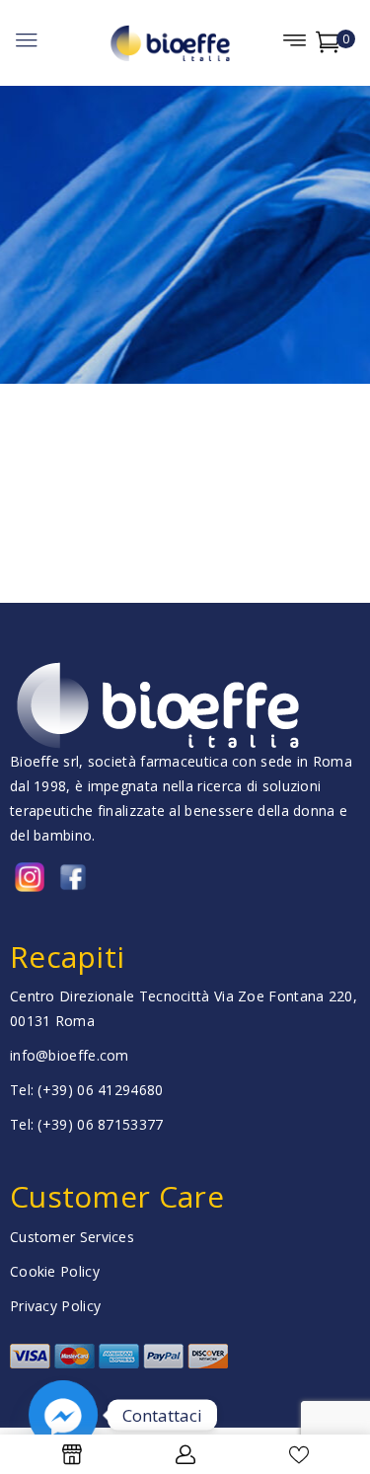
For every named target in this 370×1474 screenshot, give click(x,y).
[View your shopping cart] (328, 46)
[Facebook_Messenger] (63, 1414)
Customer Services (72, 1236)
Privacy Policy (55, 1305)
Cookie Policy (55, 1271)
